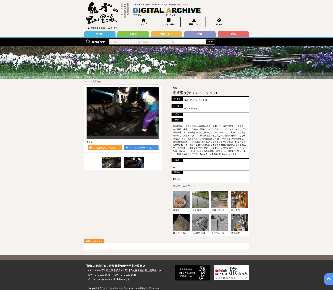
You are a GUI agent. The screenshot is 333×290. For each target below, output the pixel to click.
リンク (219, 24)
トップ (143, 24)
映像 (233, 33)
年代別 (99, 33)
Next (156, 118)
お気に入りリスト (94, 241)
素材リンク (166, 33)
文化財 (133, 33)
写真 (199, 33)
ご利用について (194, 24)
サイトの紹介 (169, 24)
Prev (89, 118)
